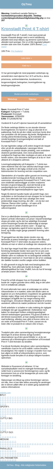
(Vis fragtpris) (17, 51)
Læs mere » (26, 58)
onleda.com (5, 393)
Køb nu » (26, 66)
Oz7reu (26, 4)
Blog (17, 465)
